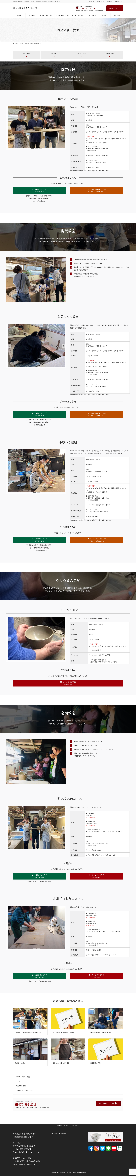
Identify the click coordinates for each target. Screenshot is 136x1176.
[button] (63, 128)
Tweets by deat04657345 (58, 1133)
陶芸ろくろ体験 (20, 1063)
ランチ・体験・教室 (22, 1077)
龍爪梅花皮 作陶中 (96, 1063)
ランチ (18, 1081)
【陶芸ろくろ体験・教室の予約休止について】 (29, 1032)
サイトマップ (76, 1125)
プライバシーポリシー (62, 1125)
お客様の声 (91, 1)
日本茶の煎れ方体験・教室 (24, 1090)
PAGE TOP (131, 1139)
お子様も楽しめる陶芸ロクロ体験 (63, 1032)
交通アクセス (118, 1)
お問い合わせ (116, 8)
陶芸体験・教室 (21, 1086)
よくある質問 (100, 1)
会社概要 (109, 1)
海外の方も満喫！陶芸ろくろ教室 (100, 1032)
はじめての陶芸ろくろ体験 (61, 1063)
